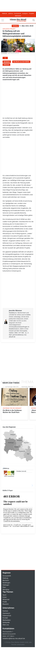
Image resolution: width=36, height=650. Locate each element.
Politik (5, 602)
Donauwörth (7, 576)
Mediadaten (18, 15)
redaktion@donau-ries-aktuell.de (14, 638)
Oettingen (6, 585)
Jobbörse (10, 13)
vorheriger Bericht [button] (12, 387)
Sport (4, 595)
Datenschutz (7, 615)
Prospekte (31, 13)
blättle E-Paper (8, 490)
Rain (4, 587)
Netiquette (6, 622)
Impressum (6, 613)
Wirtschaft (6, 599)
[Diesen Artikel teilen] (5, 58)
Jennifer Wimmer (15, 310)
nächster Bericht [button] (27, 387)
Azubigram (25, 13)
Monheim (6, 580)
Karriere (5, 611)
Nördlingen (6, 583)
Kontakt (5, 618)
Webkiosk (4, 13)
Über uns (6, 625)
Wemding (6, 589)
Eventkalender (17, 13)
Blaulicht (6, 604)
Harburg (5, 578)
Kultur (5, 597)
